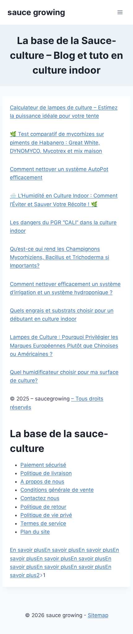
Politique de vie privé (46, 515)
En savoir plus (27, 550)
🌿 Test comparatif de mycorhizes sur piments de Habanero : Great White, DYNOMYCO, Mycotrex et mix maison (57, 142)
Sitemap (98, 615)
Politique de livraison (46, 473)
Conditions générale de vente (57, 490)
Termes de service (43, 523)
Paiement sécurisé (43, 465)
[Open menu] (120, 12)
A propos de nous (42, 481)
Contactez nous (39, 498)
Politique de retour (43, 507)
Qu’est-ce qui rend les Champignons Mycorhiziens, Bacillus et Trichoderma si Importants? (59, 257)
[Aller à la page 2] (41, 575)
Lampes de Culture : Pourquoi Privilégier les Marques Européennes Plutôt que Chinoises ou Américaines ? (64, 345)
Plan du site (35, 532)
